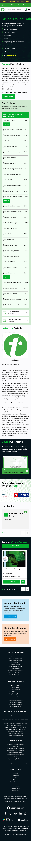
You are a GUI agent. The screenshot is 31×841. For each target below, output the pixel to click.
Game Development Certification (15, 748)
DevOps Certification (15, 746)
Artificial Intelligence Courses (15, 692)
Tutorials (15, 780)
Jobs (25, 4)
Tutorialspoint (8, 35)
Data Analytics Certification (15, 735)
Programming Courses (15, 656)
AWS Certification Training (15, 752)
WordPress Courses (15, 677)
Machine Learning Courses (15, 696)
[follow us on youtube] (15, 813)
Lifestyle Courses (15, 668)
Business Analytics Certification (15, 744)
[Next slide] (27, 533)
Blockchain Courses (15, 706)
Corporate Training (15, 788)
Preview (6, 124)
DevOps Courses (15, 689)
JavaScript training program (13, 569)
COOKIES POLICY (18, 801)
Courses (15, 773)
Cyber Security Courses (15, 660)
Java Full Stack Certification (15, 731)
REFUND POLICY (8, 801)
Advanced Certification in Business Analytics (15, 723)
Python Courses (15, 685)
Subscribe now (12, 616)
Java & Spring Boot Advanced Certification (15, 715)
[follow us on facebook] (5, 813)
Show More (8, 96)
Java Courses (15, 687)
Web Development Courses (15, 670)
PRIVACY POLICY (23, 799)
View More (15, 545)
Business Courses (15, 664)
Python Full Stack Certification (15, 733)
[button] (2, 532)
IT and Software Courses (15, 666)
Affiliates (15, 784)
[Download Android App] (8, 819)
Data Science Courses (15, 698)
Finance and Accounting (15, 658)
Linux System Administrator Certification (15, 761)
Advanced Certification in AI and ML (15, 729)
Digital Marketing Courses (15, 675)
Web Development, (18, 42)
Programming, (8, 42)
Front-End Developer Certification (15, 750)
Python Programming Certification (15, 754)
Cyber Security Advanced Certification (15, 727)
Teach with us (15, 790)
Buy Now (12, 581)
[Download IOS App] (23, 819)
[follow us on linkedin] (20, 813)
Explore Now (11, 639)
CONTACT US (6, 799)
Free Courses (15, 786)
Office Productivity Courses (15, 673)
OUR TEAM (13, 796)
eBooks (15, 777)
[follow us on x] (10, 813)
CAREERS (19, 796)
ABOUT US (7, 796)
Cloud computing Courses (15, 700)
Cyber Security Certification (15, 759)
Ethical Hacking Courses (15, 702)
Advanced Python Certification (15, 725)
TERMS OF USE (14, 799)
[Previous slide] (23, 533)
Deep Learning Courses (15, 694)
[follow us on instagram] (25, 813)
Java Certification (15, 757)
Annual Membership (15, 782)
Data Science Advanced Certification (15, 717)
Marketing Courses (15, 662)
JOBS (24, 796)
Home (4, 4)
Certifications (15, 775)
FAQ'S (24, 801)
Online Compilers (15, 4)
